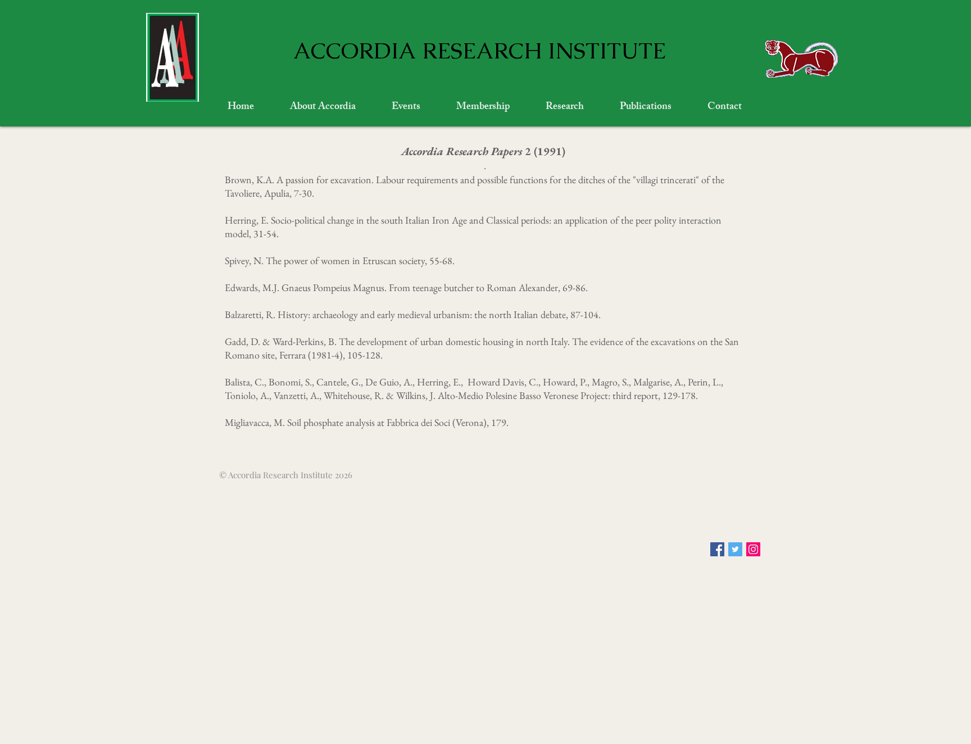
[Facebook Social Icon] (717, 549)
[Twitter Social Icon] (735, 549)
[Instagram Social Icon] (753, 549)
